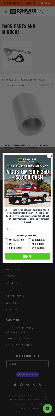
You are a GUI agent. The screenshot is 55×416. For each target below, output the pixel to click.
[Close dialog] (49, 156)
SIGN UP (27, 256)
